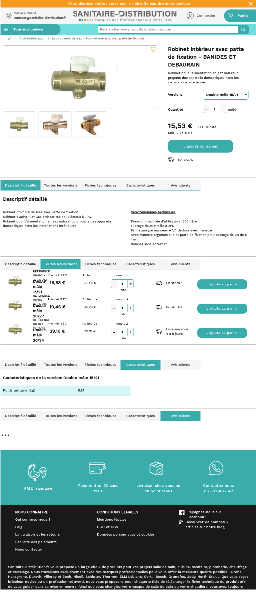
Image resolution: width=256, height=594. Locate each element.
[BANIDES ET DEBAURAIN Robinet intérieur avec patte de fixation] (80, 77)
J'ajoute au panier (200, 146)
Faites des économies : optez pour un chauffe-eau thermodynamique (129, 3)
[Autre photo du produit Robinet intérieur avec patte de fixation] (19, 124)
